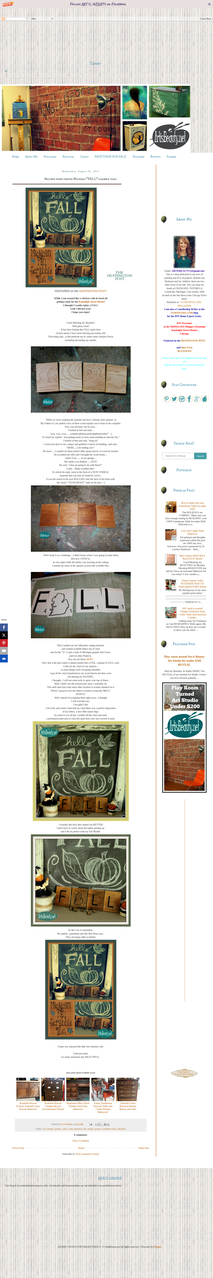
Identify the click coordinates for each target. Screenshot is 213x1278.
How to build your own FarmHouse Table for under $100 (192, 506)
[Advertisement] (95, 35)
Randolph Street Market (92, 301)
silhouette (121, 1129)
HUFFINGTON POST (193, 340)
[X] (4, 635)
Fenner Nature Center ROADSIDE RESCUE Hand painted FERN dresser (192, 583)
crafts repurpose (75, 1129)
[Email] (4, 651)
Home (15, 157)
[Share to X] (102, 1124)
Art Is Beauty (67, 1124)
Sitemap (171, 157)
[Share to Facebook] (105, 1124)
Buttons (155, 157)
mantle (90, 1129)
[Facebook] (4, 627)
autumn (57, 1129)
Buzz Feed (186, 347)
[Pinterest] (4, 643)
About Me (31, 157)
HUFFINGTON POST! (93, 291)
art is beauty (48, 1129)
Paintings (68, 157)
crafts (64, 1129)
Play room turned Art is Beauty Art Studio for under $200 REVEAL (184, 660)
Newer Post (18, 1148)
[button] (106, 4)
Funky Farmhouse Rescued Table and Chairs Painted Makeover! (103, 1108)
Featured (138, 157)
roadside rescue (109, 1129)
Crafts (84, 157)
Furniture (50, 157)
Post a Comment (81, 1140)
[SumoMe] (4, 658)
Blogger (157, 1246)
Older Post (143, 1148)
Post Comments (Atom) (87, 1154)
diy (85, 1129)
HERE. (90, 659)
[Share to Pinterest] (108, 1124)
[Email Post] (90, 1124)
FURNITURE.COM (182, 312)
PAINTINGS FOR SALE (110, 157)
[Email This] (96, 1124)
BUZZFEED (184, 351)
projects (98, 1129)
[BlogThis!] (99, 1124)
